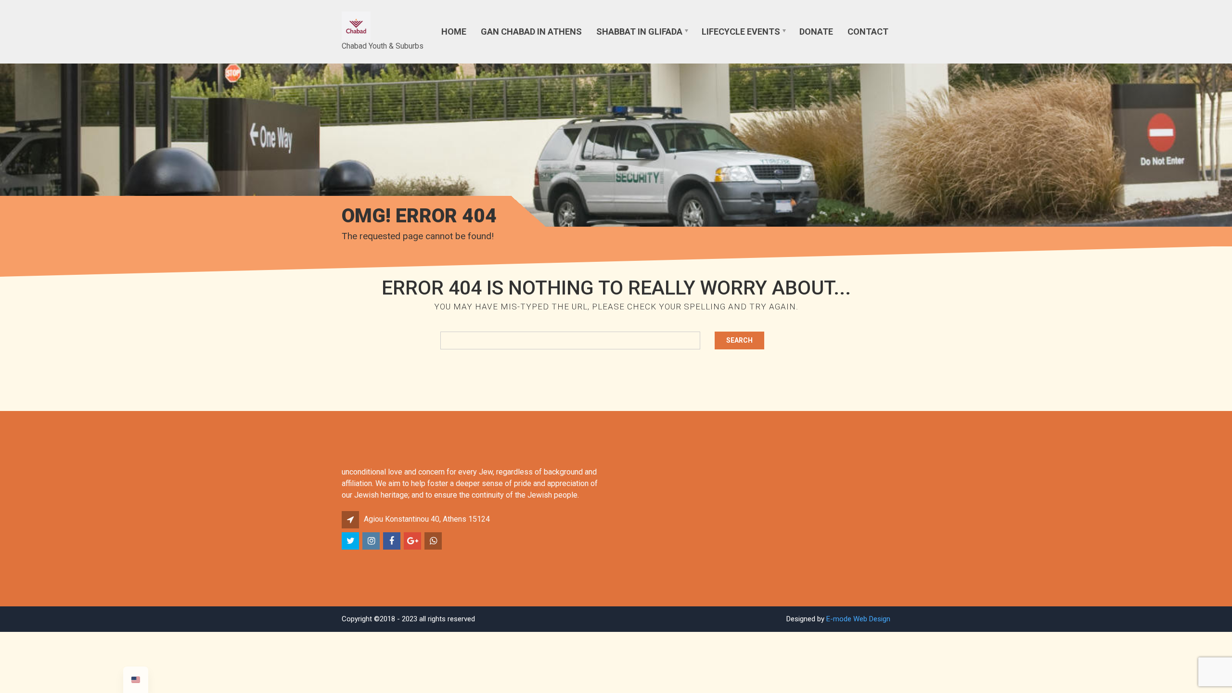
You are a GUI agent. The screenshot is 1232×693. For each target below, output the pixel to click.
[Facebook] (392, 541)
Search (739, 340)
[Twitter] (351, 541)
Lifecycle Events (741, 31)
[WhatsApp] (433, 541)
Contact (867, 31)
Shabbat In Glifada (639, 31)
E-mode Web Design (858, 619)
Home (453, 31)
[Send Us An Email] (413, 541)
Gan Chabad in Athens (531, 31)
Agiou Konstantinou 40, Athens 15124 (427, 519)
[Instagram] (371, 541)
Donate (816, 31)
